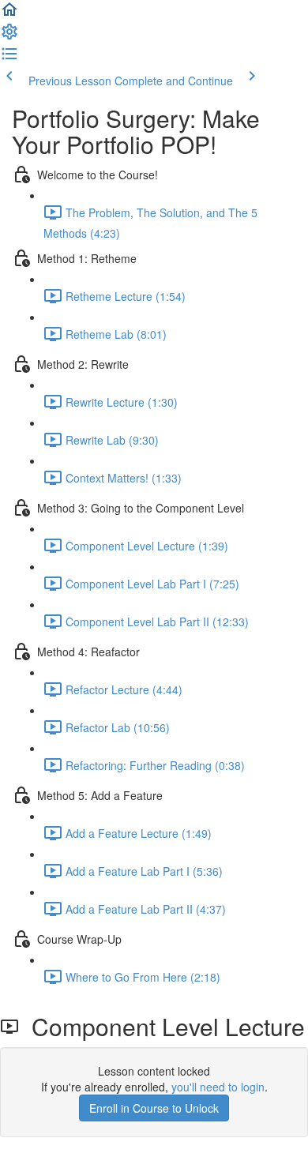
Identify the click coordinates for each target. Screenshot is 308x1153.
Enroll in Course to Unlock (154, 1108)
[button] (9, 14)
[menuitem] (9, 36)
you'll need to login (218, 1087)
